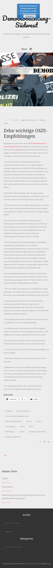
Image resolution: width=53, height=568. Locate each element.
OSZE (31, 426)
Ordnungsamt (10, 426)
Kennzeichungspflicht (13, 421)
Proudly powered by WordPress (14, 563)
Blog (32, 120)
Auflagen (8, 411)
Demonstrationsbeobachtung (16, 416)
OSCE (22, 426)
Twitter (5, 478)
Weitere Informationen (29, 13)
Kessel (28, 421)
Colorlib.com (45, 563)
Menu (24, 48)
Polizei (21, 432)
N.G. (17, 120)
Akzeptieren (29, 16)
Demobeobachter (23, 411)
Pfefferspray (10, 432)
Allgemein (25, 120)
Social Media (7, 487)
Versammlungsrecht (13, 437)
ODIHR (38, 421)
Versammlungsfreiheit (37, 432)
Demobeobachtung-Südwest (26, 21)
